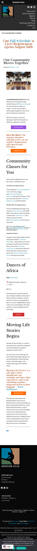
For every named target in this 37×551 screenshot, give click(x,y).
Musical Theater (17, 211)
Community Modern (16, 227)
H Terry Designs (18, 539)
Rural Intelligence (14, 388)
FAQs (33, 21)
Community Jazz (20, 215)
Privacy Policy (21, 548)
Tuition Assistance (28, 14)
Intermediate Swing (15, 220)
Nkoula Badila (13, 277)
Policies (32, 18)
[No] (35, 545)
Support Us (22, 512)
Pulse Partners (18, 510)
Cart (33, 28)
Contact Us (31, 25)
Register (32, 16)
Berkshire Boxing (23, 104)
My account (31, 11)
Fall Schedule (20, 41)
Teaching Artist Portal (27, 23)
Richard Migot (24, 523)
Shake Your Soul (21, 229)
